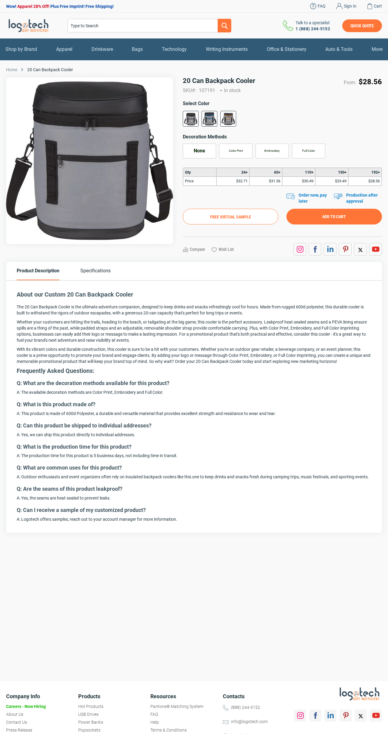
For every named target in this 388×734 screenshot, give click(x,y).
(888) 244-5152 (245, 707)
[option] (191, 119)
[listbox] (282, 121)
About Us (14, 714)
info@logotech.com (249, 721)
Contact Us (16, 722)
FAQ (322, 6)
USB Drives (88, 714)
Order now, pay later (313, 198)
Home (11, 69)
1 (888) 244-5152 (313, 28)
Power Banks (90, 722)
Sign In (350, 6)
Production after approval (362, 198)
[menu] (194, 49)
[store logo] (28, 25)
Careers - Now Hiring (26, 706)
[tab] (38, 271)
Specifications (95, 271)
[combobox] (149, 25)
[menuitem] (21, 49)
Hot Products (90, 706)
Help (154, 722)
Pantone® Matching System (176, 706)
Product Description (38, 271)
